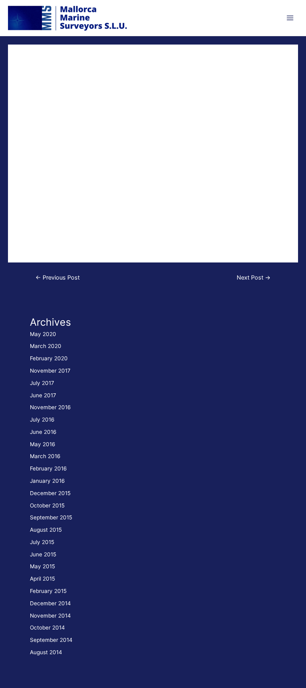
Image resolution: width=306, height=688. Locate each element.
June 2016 (43, 432)
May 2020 (43, 334)
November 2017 (50, 370)
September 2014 (51, 640)
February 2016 (48, 468)
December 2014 (50, 603)
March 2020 (45, 346)
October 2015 (47, 505)
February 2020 (49, 358)
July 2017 (42, 383)
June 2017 (43, 395)
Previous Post (57, 277)
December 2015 (50, 493)
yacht (27, 73)
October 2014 (47, 627)
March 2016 (45, 456)
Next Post (254, 277)
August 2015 (46, 530)
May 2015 (42, 566)
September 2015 (51, 517)
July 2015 (42, 542)
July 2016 (42, 419)
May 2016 (42, 444)
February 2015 (48, 591)
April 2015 (42, 578)
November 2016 (50, 407)
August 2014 (46, 652)
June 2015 (43, 554)
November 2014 (50, 615)
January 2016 (47, 481)
